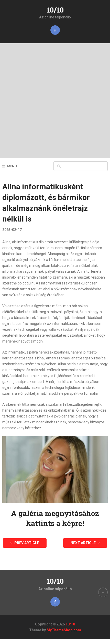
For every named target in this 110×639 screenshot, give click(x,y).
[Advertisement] (55, 101)
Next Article (83, 543)
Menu (12, 166)
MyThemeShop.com (64, 630)
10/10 (55, 10)
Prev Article (26, 543)
